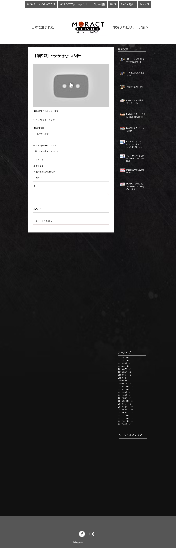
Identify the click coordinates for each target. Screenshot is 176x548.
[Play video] (71, 85)
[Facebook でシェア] (34, 186)
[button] (47, 4)
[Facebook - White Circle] (82, 534)
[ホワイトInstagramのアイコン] (92, 534)
